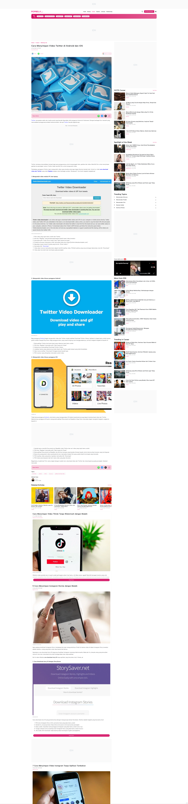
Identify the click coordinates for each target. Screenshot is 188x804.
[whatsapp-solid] (98, 116)
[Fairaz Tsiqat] (33, 479)
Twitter (33, 120)
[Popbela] (37, 11)
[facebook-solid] (102, 116)
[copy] (109, 116)
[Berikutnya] (112, 574)
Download (45, 246)
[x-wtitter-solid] (105, 116)
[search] (142, 11)
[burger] (156, 11)
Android (42, 338)
